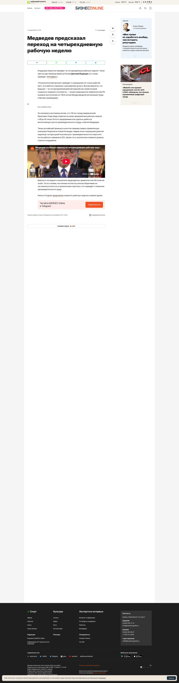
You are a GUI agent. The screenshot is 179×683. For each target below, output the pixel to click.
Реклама (56, 635)
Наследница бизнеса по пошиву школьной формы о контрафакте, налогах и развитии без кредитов (142, 48)
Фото (55, 625)
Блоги (29, 625)
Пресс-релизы (32, 628)
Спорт (33, 611)
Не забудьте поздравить (87, 621)
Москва (131, 2)
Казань (117, 2)
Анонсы (56, 618)
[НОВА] (54, 9)
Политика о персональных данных (89, 665)
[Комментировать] (112, 28)
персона (125, 21)
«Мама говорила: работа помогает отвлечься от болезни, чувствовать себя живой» (144, 38)
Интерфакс (52, 77)
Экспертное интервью (91, 611)
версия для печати (98, 215)
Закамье (37, 8)
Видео (55, 621)
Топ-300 (81, 642)
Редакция (31, 635)
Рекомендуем (137, 84)
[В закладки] (112, 34)
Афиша (29, 618)
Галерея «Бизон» (85, 638)
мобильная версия (86, 656)
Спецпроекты (84, 635)
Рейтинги (82, 625)
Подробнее (102, 678)
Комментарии (66, 226)
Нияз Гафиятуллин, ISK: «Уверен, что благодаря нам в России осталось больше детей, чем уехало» (145, 91)
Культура (58, 611)
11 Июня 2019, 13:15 (34, 30)
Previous (123, 56)
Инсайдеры (83, 628)
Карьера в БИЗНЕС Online (36, 638)
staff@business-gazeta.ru (131, 641)
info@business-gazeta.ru (131, 625)
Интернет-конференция (87, 618)
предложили (58, 195)
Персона (30, 621)
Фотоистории (57, 628)
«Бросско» (145, 28)
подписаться (94, 204)
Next (149, 56)
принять (171, 678)
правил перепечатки (100, 673)
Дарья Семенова (147, 26)
